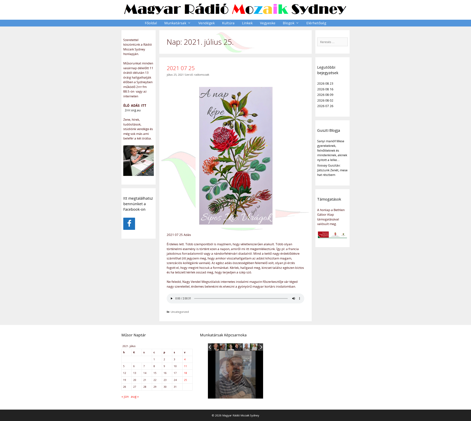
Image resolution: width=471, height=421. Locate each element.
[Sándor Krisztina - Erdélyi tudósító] (254, 347)
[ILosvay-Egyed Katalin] (223, 347)
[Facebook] (129, 224)
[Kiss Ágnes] (231, 347)
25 (185, 380)
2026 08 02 (325, 100)
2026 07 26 (325, 106)
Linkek (247, 23)
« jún (125, 396)
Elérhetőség (316, 23)
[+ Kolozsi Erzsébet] (238, 347)
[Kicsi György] (246, 347)
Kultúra (228, 23)
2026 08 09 (325, 95)
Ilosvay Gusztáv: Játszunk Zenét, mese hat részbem (332, 170)
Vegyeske (267, 23)
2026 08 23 (325, 83)
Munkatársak (175, 23)
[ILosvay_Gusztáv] (215, 347)
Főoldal (151, 23)
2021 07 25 (181, 68)
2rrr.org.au (132, 110)
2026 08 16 (325, 89)
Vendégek (206, 23)
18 (185, 373)
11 (185, 366)
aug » (135, 396)
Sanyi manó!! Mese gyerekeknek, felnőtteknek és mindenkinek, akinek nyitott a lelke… (332, 150)
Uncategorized (180, 312)
